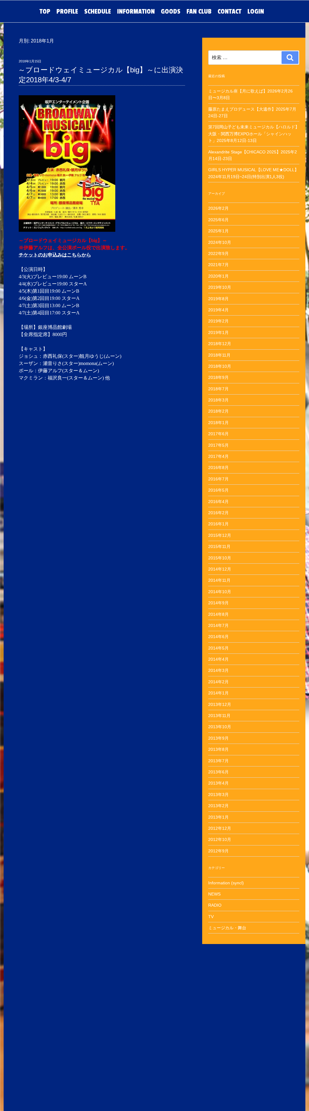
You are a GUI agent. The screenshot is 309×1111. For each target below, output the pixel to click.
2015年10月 (219, 558)
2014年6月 (218, 636)
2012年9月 (218, 850)
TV (211, 916)
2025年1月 (218, 230)
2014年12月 (219, 569)
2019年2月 (218, 321)
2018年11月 (219, 355)
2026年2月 (218, 208)
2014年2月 (218, 681)
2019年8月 (218, 298)
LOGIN (255, 11)
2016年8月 (218, 467)
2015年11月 (219, 546)
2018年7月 (218, 388)
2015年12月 (219, 535)
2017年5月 (218, 445)
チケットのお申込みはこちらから (55, 254)
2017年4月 (218, 456)
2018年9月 (218, 377)
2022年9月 (218, 253)
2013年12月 (219, 704)
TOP (45, 11)
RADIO (214, 905)
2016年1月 (218, 523)
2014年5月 (218, 648)
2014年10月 (219, 591)
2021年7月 (218, 264)
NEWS (214, 894)
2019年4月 (218, 309)
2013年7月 (218, 760)
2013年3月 (218, 794)
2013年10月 (219, 726)
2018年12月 (219, 343)
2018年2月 (218, 411)
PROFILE (67, 11)
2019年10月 (219, 287)
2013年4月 (218, 783)
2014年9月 (218, 602)
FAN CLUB (199, 11)
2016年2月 (218, 512)
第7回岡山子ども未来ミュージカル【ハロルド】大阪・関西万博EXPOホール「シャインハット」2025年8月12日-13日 (253, 133)
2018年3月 (218, 400)
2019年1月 (218, 332)
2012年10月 (219, 839)
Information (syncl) (226, 882)
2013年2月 (218, 805)
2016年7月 (218, 479)
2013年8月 (218, 749)
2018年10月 (219, 366)
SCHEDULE (97, 11)
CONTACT (229, 11)
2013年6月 (218, 772)
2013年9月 (218, 738)
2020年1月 (218, 276)
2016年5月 (218, 490)
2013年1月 (218, 817)
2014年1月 (218, 693)
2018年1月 (218, 422)
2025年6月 (218, 219)
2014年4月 (218, 659)
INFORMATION (136, 11)
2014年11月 (219, 580)
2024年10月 (219, 242)
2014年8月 (218, 614)
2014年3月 (218, 670)
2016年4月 (218, 501)
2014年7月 (218, 625)
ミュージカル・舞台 (227, 927)
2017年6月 (218, 433)
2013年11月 (219, 715)
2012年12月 (219, 828)
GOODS (170, 11)
